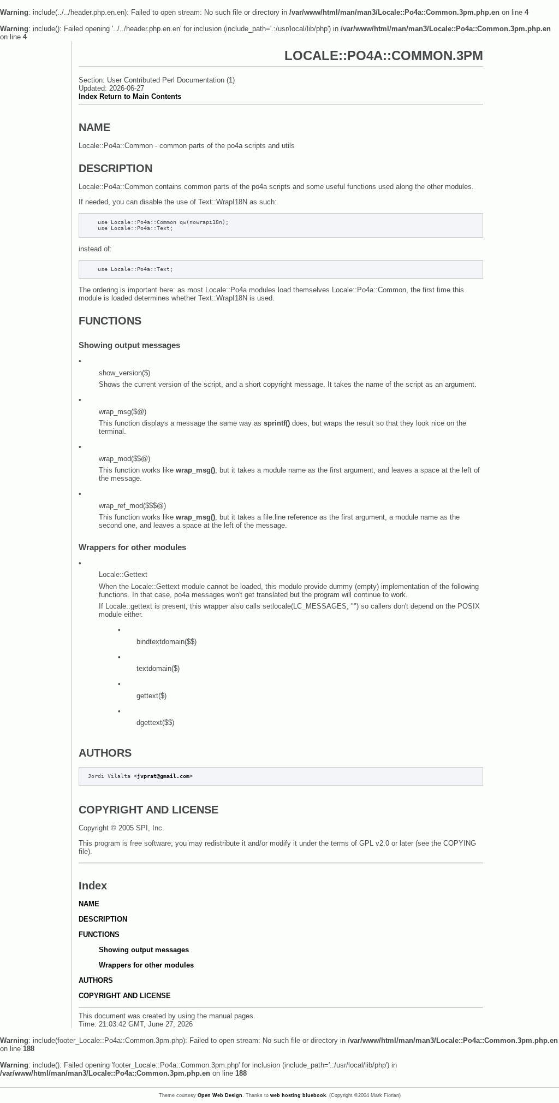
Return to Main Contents (140, 96)
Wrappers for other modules (146, 965)
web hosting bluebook (298, 1095)
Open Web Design (220, 1095)
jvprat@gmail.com (163, 776)
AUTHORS (96, 980)
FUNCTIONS (99, 934)
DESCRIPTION (103, 919)
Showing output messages (144, 950)
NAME (89, 904)
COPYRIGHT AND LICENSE (125, 996)
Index (88, 96)
